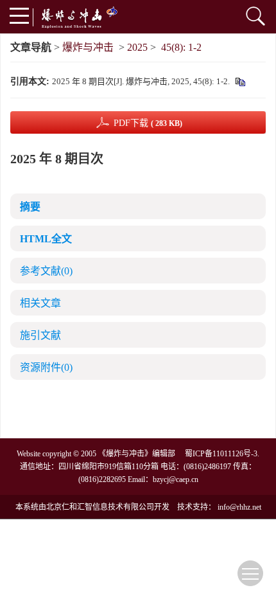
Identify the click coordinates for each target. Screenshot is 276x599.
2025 (137, 47)
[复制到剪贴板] (240, 81)
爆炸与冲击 (88, 47)
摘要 (30, 206)
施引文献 (40, 335)
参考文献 (46, 270)
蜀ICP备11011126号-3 (221, 453)
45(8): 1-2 (181, 47)
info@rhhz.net (239, 507)
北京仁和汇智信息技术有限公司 (100, 507)
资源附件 (46, 367)
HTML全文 (46, 238)
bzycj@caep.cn (175, 479)
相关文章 (40, 303)
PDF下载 (148, 123)
